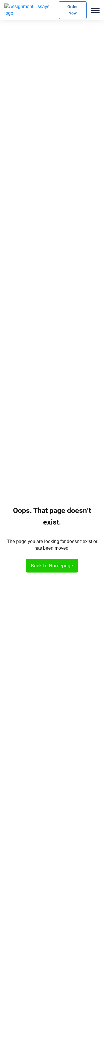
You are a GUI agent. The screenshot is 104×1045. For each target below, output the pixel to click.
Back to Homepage (52, 565)
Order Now (72, 10)
